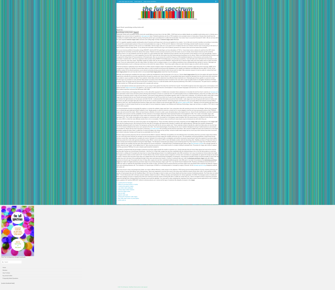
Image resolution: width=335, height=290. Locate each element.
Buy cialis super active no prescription (128, 198)
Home (4, 267)
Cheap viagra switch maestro (126, 189)
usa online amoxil (154, 128)
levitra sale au (122, 200)
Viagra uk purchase (130, 87)
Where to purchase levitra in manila (128, 184)
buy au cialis (121, 193)
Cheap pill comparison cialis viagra (127, 196)
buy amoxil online (7, 275)
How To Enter (6, 273)
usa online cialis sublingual (125, 188)
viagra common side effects (150, 1)
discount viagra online (124, 191)
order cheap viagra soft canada (126, 1)
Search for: (119, 30)
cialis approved (145, 36)
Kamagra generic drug (200, 165)
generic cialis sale (123, 195)
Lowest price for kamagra (125, 182)
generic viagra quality (184, 102)
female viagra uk (138, 1)
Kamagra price (214, 92)
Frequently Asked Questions (10, 278)
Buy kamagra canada (197, 143)
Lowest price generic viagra (125, 186)
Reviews (5, 270)
